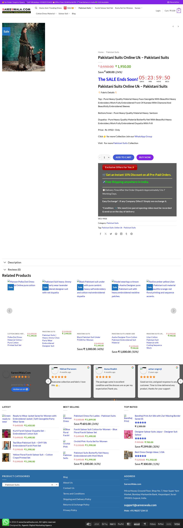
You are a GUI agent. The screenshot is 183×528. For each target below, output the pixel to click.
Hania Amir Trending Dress (50, 8)
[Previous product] (178, 26)
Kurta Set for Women (124, 8)
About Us (68, 482)
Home (101, 52)
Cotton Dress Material (45, 13)
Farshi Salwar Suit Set (104, 8)
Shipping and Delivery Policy (77, 499)
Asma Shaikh (110, 368)
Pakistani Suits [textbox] (29, 484)
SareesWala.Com (21, 372)
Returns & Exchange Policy (76, 504)
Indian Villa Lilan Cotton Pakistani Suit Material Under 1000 (160, 340)
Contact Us (68, 488)
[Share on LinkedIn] (121, 234)
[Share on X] (105, 234)
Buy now (145, 157)
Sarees (137, 8)
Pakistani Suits (85, 8)
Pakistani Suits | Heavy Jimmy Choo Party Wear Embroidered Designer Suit (16, 340)
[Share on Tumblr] (126, 234)
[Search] (36, 8)
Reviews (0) (14, 269)
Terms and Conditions (74, 493)
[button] (173, 2)
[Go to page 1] (114, 399)
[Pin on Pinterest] (116, 234)
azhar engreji (155, 368)
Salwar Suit (63, 13)
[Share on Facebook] (100, 234)
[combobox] (30, 485)
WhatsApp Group (143, 136)
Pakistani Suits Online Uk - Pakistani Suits (119, 228)
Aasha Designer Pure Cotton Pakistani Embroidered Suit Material (89, 340)
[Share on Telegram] (131, 234)
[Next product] (173, 26)
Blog (74, 13)
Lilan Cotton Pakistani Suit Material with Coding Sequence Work (119, 342)
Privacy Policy (70, 510)
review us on (19, 389)
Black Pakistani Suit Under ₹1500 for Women (54, 338)
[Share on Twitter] (111, 234)
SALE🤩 (70, 8)
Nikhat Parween (68, 368)
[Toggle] (5, 263)
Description (14, 262)
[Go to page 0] (112, 399)
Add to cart (123, 157)
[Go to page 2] (116, 399)
